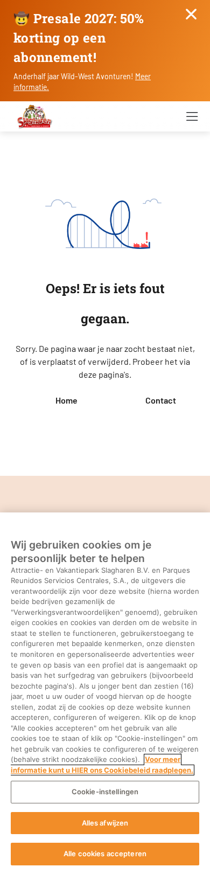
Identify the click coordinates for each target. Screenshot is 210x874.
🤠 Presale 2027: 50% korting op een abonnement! (78, 38)
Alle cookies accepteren (105, 853)
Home (66, 400)
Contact (160, 400)
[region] (105, 693)
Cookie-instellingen (105, 791)
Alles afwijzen (105, 822)
